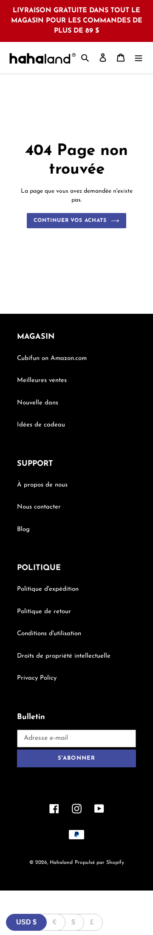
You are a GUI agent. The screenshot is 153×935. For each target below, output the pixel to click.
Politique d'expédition (48, 589)
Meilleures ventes (42, 380)
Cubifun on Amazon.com (52, 358)
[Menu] (138, 58)
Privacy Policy (37, 678)
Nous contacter (39, 507)
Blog (23, 529)
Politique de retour (44, 612)
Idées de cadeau (41, 425)
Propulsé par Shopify (99, 862)
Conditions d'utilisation (49, 634)
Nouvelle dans (37, 403)
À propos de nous (42, 485)
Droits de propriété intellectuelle (63, 656)
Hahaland (61, 862)
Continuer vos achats (70, 220)
